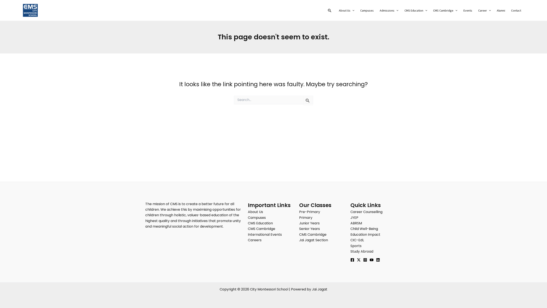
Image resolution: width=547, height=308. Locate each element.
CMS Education (413, 11)
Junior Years (309, 223)
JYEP (354, 217)
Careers (255, 240)
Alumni (501, 11)
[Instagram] (365, 260)
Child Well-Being (364, 228)
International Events (265, 234)
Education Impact (365, 234)
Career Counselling (366, 211)
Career (482, 11)
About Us (344, 11)
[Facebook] (352, 260)
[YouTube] (371, 260)
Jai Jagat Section (313, 240)
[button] (330, 11)
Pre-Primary (309, 211)
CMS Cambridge (443, 11)
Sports (356, 245)
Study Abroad (361, 251)
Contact (516, 11)
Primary (305, 217)
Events (467, 11)
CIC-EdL (357, 240)
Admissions (387, 11)
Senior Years (309, 228)
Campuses (367, 11)
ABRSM (356, 223)
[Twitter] (359, 260)
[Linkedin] (378, 260)
